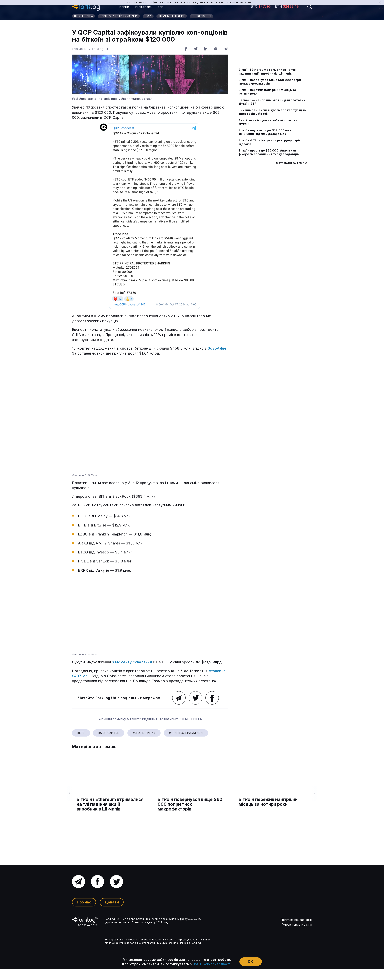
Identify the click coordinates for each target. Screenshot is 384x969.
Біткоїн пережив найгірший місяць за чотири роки (267, 91)
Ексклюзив (143, 7)
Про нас (84, 902)
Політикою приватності (212, 964)
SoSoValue (217, 348)
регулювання (201, 16)
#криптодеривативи (136, 98)
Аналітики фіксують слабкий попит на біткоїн (267, 121)
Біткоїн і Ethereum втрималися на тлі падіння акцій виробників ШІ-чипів (267, 71)
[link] (87, 7)
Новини (123, 7)
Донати (112, 902)
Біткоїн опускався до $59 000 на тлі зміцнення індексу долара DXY (266, 132)
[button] (308, 7)
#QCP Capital (88, 98)
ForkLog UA (100, 49)
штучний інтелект (172, 16)
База (148, 16)
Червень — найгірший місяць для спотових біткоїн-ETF (271, 101)
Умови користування (297, 924)
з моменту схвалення (132, 662)
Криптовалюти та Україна (119, 16)
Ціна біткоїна (83, 16)
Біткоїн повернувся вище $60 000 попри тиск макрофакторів (269, 81)
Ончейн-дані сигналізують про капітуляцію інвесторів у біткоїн (272, 111)
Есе (160, 7)
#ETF (75, 98)
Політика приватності (296, 919)
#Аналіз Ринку (109, 98)
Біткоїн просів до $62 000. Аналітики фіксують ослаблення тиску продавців (268, 152)
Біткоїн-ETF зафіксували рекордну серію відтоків (270, 142)
